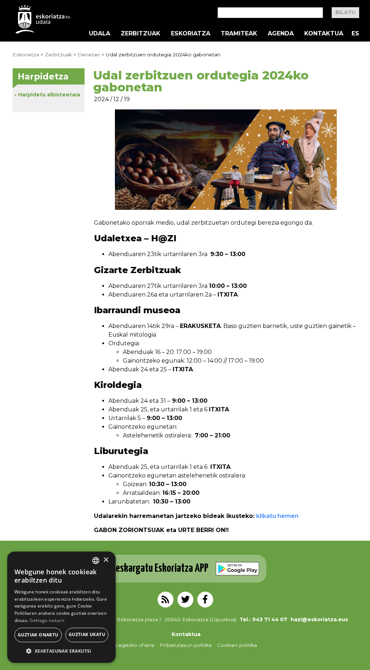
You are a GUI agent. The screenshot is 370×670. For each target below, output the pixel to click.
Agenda (281, 33)
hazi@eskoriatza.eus (319, 619)
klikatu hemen (277, 516)
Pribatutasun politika (186, 645)
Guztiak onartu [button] (38, 635)
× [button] (105, 560)
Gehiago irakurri (47, 620)
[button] (61, 651)
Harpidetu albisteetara (49, 95)
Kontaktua (323, 33)
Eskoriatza (190, 33)
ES (355, 33)
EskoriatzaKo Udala (43, 19)
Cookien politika (237, 645)
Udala (99, 33)
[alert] (61, 607)
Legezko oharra (134, 645)
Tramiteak (239, 33)
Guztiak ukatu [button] (87, 634)
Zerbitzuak (140, 33)
